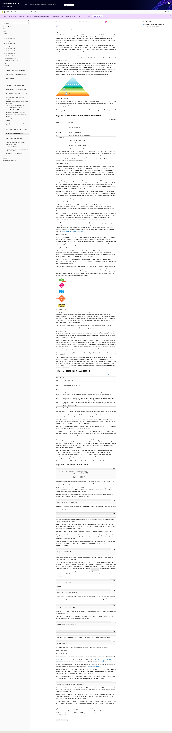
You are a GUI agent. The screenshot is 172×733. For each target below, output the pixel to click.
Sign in (168, 11)
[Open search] (165, 12)
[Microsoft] (2, 12)
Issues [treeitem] (5, 33)
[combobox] (15, 23)
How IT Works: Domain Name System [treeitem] (14, 133)
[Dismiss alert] (169, 3)
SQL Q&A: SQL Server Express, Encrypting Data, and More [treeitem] (16, 119)
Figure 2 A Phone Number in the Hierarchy (154, 24)
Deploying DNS (101, 661)
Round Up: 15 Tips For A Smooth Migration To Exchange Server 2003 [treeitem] (16, 143)
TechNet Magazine (60, 21)
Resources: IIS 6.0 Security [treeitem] (12, 146)
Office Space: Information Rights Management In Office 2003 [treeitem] (17, 123)
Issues (67, 21)
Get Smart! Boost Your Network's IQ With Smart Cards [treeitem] (16, 94)
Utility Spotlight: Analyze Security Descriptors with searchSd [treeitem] (17, 115)
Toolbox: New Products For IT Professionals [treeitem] (15, 112)
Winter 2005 (85, 21)
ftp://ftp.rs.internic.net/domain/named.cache (72, 231)
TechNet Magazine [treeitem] (7, 26)
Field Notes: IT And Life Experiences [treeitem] (14, 153)
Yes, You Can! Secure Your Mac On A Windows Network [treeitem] (16, 90)
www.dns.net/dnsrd (94, 666)
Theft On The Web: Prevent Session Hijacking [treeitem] (16, 74)
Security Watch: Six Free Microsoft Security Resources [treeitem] (15, 98)
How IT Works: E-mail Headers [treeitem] (12, 127)
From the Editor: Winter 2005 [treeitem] (12, 109)
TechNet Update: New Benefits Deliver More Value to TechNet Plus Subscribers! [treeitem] (17, 149)
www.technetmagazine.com (63, 58)
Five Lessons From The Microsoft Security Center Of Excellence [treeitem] (17, 102)
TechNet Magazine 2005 (76, 21)
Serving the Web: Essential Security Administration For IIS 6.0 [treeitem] (14, 139)
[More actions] (115, 22)
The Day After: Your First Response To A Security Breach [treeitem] (16, 81)
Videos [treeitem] (4, 163)
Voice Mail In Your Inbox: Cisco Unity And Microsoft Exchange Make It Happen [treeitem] (15, 106)
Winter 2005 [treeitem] (8, 68)
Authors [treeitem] (4, 155)
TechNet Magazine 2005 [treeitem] (10, 58)
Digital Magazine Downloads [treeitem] (9, 160)
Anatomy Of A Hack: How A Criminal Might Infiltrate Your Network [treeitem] (15, 71)
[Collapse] (28, 21)
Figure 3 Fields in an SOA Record (151, 26)
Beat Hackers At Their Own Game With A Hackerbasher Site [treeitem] (15, 77)
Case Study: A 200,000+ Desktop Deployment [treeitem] (16, 136)
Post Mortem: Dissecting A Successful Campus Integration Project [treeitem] (16, 130)
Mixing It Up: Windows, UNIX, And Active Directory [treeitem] (15, 86)
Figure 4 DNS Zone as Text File (151, 28)
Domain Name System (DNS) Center (104, 660)
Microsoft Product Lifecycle (41, 16)
